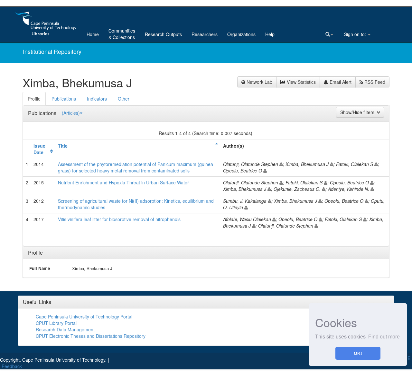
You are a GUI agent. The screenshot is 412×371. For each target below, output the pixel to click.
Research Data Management (65, 329)
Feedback (12, 366)
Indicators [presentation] (97, 98)
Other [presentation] (123, 98)
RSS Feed (374, 82)
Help (270, 34)
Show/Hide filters (358, 112)
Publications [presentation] (64, 98)
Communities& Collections (121, 33)
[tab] (34, 98)
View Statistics (301, 82)
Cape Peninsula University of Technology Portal (84, 316)
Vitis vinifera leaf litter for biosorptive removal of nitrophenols (119, 219)
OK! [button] (358, 353)
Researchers (205, 34)
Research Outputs (163, 34)
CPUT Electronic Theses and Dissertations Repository (90, 336)
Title (63, 145)
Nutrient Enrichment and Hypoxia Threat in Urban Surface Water (123, 182)
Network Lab (258, 82)
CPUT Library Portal (56, 323)
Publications (43, 113)
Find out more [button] (384, 336)
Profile (35, 252)
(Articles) (71, 113)
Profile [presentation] (34, 98)
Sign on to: (355, 34)
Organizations (241, 34)
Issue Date (39, 148)
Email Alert (339, 82)
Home (93, 34)
